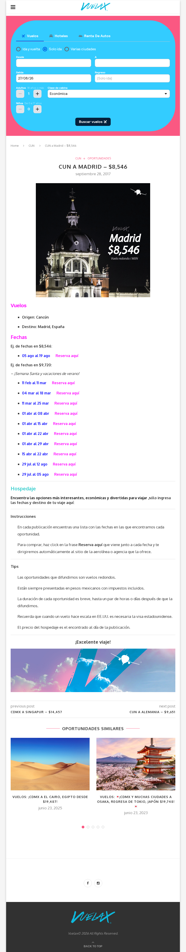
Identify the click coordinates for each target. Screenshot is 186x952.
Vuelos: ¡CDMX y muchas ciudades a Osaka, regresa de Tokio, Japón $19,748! (136, 799)
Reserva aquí (67, 355)
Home (15, 145)
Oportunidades (99, 158)
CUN (31, 145)
